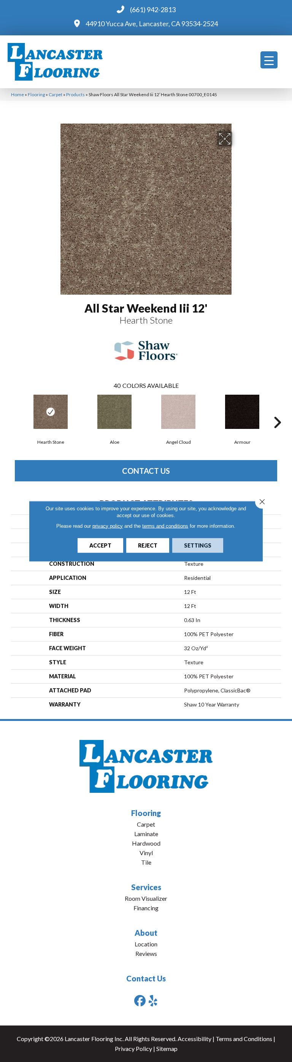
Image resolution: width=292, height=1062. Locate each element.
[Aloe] (114, 412)
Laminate (146, 833)
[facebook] (140, 1000)
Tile (146, 862)
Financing (146, 907)
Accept (100, 545)
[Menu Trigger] (269, 59)
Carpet (55, 94)
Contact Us (146, 470)
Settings (197, 545)
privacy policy (107, 526)
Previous (15, 411)
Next (277, 411)
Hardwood (146, 843)
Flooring (36, 94)
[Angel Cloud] (178, 412)
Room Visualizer (146, 898)
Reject (147, 545)
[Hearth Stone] (51, 412)
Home (17, 94)
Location (146, 944)
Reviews (146, 953)
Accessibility (194, 1038)
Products (75, 94)
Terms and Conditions (244, 1038)
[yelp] (153, 1000)
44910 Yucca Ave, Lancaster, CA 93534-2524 (152, 23)
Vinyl (146, 852)
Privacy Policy (133, 1048)
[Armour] (242, 412)
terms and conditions (165, 526)
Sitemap (167, 1048)
